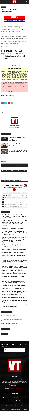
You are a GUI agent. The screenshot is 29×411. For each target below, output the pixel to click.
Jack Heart (20, 318)
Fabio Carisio (14, 318)
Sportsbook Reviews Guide (16, 409)
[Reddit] (14, 397)
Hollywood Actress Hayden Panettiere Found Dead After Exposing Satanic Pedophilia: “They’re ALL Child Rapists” (14, 261)
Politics (6, 95)
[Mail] (10, 397)
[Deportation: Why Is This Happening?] (4, 145)
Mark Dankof (10, 319)
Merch (12, 407)
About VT (4, 79)
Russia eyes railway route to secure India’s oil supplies (14, 256)
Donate (16, 405)
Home (2, 4)
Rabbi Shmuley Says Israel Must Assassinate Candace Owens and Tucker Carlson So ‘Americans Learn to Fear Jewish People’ (14, 251)
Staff (9, 405)
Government (7, 4)
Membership (21, 405)
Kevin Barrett (15, 315)
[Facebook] (2, 103)
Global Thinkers (5, 329)
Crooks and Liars (13, 46)
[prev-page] (2, 156)
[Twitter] (5, 103)
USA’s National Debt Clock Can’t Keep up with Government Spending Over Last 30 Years (18, 139)
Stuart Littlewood (18, 319)
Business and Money (4, 140)
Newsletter (8, 407)
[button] (2, 2)
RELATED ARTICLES (6, 134)
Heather (5, 62)
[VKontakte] (12, 400)
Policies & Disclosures (12, 79)
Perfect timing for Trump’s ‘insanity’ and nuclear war (13, 245)
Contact (21, 407)
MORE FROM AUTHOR (17, 134)
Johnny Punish (14, 323)
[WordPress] (16, 400)
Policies (12, 405)
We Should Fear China (23, 111)
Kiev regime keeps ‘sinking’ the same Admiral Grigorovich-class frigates (14, 305)
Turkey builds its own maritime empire (12, 228)
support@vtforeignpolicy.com (17, 388)
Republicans (11, 95)
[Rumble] (17, 397)
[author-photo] (14, 123)
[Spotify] (25, 397)
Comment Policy (23, 79)
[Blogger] (3, 397)
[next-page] (4, 156)
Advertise (17, 407)
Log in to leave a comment (14, 165)
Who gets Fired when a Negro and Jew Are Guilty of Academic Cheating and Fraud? (13, 277)
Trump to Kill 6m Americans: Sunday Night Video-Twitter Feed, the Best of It (18, 151)
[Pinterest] (9, 103)
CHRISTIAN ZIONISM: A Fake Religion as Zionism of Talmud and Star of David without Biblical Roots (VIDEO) (14, 233)
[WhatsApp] (12, 103)
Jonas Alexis (8, 315)
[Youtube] (20, 400)
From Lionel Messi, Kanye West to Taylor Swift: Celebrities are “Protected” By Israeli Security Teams (14, 216)
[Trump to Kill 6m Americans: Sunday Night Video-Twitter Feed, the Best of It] (4, 151)
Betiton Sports (24, 409)
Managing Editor (6, 14)
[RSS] (21, 397)
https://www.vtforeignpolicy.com (14, 127)
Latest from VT (5, 211)
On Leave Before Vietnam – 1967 (7, 111)
